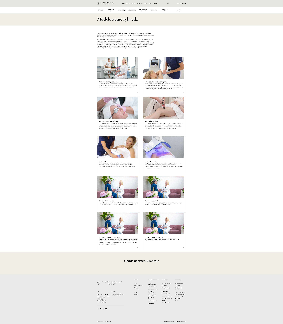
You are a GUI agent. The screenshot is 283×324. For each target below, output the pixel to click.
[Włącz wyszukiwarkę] (168, 3)
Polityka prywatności (181, 321)
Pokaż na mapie (101, 302)
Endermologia (178, 287)
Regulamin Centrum (169, 321)
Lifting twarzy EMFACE (180, 292)
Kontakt (156, 3)
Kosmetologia (178, 279)
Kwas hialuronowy (152, 286)
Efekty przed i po (138, 285)
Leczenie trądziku (165, 287)
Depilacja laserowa (179, 283)
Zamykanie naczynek (166, 298)
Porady (128, 3)
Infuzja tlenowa (178, 290)
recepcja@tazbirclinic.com (118, 294)
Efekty (123, 3)
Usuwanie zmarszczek (166, 296)
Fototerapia (164, 285)
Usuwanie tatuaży (165, 293)
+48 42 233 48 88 (182, 3)
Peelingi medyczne (179, 294)
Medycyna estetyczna (153, 279)
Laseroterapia (164, 279)
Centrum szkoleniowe (137, 3)
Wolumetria (151, 303)
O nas (150, 3)
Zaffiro (176, 300)
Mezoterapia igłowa (153, 289)
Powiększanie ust (152, 295)
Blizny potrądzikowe (166, 283)
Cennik (145, 3)
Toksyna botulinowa (152, 301)
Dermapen (177, 285)
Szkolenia (136, 290)
